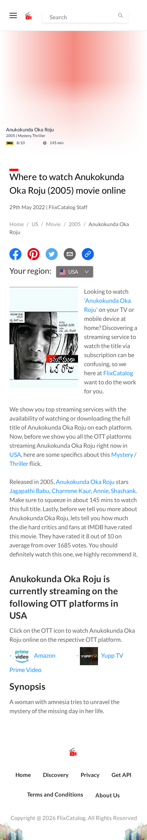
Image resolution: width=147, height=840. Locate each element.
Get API (122, 774)
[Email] (70, 254)
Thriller (18, 463)
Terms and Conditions (55, 794)
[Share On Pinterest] (34, 254)
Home (16, 224)
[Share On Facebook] (15, 254)
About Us (107, 795)
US (35, 224)
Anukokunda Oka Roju (85, 481)
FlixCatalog (118, 372)
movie (53, 224)
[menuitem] (23, 778)
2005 (75, 224)
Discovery (56, 774)
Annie (101, 490)
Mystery (122, 454)
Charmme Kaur (71, 490)
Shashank (123, 490)
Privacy (90, 774)
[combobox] (74, 272)
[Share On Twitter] (52, 254)
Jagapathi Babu (29, 490)
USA (15, 454)
